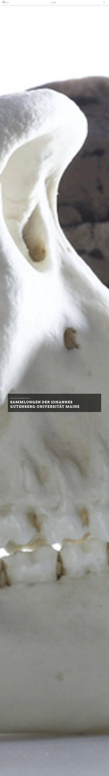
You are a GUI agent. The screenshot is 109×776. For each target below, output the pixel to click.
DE (52, 2)
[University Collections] (6, 2)
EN (55, 2)
